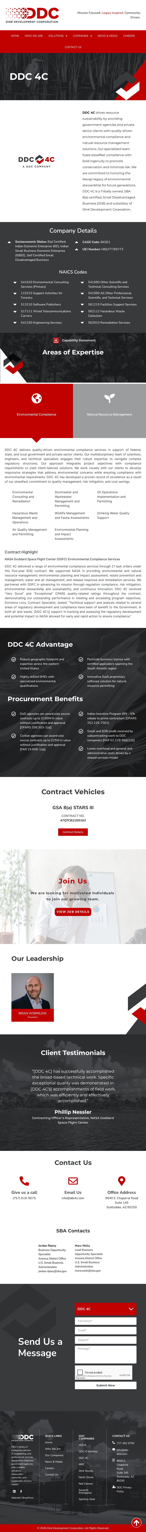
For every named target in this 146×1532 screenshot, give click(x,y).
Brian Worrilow (33, 1013)
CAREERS (129, 36)
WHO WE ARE (34, 36)
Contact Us (51, 1474)
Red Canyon (86, 1483)
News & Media (53, 1462)
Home (48, 1442)
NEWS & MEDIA (107, 36)
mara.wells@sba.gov (88, 1271)
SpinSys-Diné (87, 1499)
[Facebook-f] (21, 1491)
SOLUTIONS (56, 36)
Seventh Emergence (85, 1491)
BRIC (82, 1464)
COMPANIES (80, 36)
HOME (15, 36)
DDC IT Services (88, 1451)
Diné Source (86, 1471)
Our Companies (54, 1455)
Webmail (16, 1497)
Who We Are (53, 1449)
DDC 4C (83, 1458)
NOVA (82, 1445)
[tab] (36, 411)
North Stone (86, 1477)
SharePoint (27, 1497)
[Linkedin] (14, 1491)
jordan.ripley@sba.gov (52, 1271)
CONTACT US (73, 47)
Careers (49, 1468)
